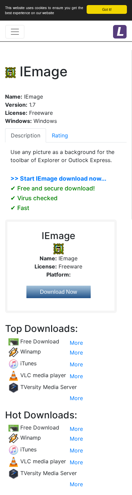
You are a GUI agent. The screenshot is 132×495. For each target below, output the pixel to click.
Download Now (58, 292)
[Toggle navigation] (14, 31)
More (76, 342)
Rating (60, 135)
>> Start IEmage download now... (58, 178)
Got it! (107, 9)
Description (25, 135)
